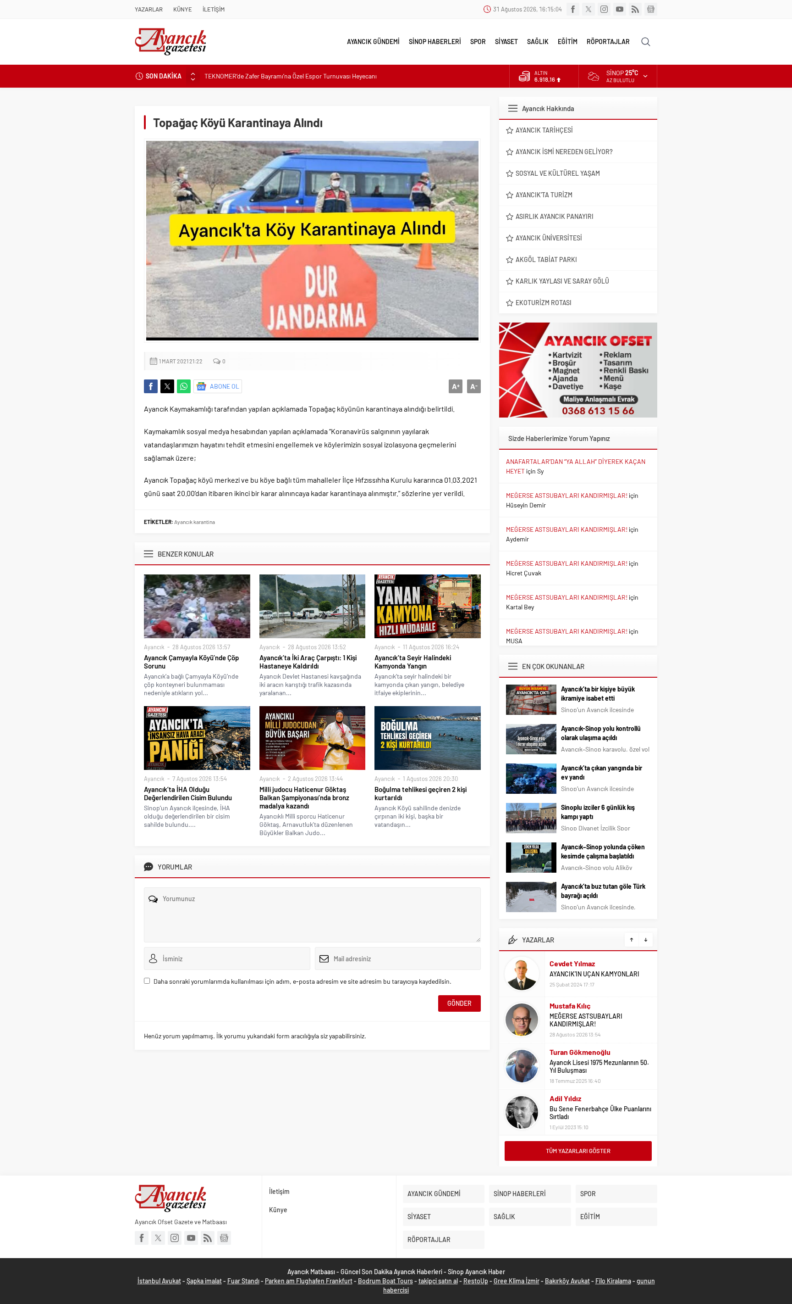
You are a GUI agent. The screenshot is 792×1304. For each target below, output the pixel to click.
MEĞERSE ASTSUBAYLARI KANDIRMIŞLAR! (566, 495)
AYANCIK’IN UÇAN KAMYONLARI (594, 974)
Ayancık (154, 647)
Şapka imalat (204, 1281)
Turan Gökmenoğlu (580, 1052)
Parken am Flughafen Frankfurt (308, 1281)
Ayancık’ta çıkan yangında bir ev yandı (601, 772)
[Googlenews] (650, 9)
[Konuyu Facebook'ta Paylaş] (151, 386)
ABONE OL (224, 386)
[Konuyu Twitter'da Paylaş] (167, 386)
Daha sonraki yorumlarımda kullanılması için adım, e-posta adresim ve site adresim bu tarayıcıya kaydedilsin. (302, 981)
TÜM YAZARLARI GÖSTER (578, 1150)
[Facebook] (572, 9)
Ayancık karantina (194, 521)
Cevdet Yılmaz (572, 963)
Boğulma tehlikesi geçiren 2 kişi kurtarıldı (420, 793)
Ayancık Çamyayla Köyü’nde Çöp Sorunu (191, 661)
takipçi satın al (438, 1281)
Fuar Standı (243, 1281)
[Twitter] (588, 9)
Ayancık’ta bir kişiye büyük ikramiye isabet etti (598, 693)
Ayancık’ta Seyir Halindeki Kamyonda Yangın (412, 661)
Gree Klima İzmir (516, 1281)
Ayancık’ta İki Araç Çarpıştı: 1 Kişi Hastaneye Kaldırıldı (308, 661)
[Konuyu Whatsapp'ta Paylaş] (184, 386)
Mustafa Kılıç (570, 1005)
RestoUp (475, 1281)
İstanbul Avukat (159, 1281)
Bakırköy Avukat (567, 1281)
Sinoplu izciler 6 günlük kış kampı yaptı (598, 811)
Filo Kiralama (613, 1281)
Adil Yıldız (565, 1098)
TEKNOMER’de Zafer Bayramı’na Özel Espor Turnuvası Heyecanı (290, 76)
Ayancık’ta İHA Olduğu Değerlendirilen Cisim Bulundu (188, 793)
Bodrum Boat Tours (385, 1281)
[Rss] (635, 9)
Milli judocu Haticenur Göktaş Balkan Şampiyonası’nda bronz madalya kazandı (304, 797)
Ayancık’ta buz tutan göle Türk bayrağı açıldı (603, 890)
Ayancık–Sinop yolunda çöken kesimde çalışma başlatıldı (603, 851)
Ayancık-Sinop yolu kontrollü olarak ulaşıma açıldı (601, 732)
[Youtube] (619, 9)
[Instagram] (604, 9)
